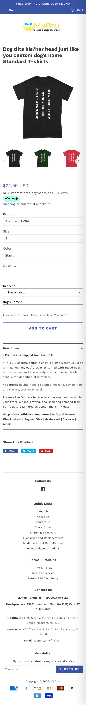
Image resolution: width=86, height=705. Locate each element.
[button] (43, 348)
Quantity (9, 266)
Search (43, 511)
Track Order (43, 527)
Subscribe (69, 669)
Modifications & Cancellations (43, 543)
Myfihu (55, 681)
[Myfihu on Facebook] (43, 489)
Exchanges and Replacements (43, 537)
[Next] (78, 161)
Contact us (43, 522)
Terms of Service (43, 573)
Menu (12, 10)
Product (9, 214)
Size (6, 231)
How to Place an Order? (43, 548)
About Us (43, 516)
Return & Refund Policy (43, 578)
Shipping (9, 204)
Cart (79, 10)
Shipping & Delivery (43, 532)
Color (7, 248)
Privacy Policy (43, 567)
